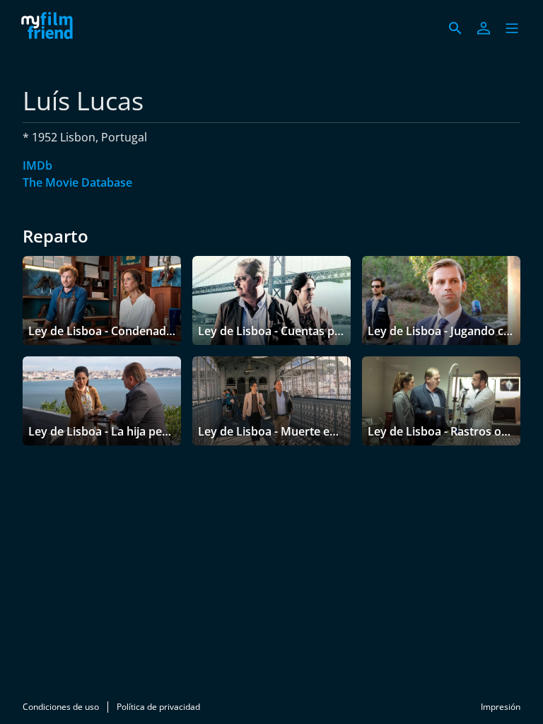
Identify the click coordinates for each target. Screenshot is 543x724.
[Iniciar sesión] (483, 28)
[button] (512, 28)
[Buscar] (455, 28)
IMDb (37, 165)
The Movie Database (77, 182)
